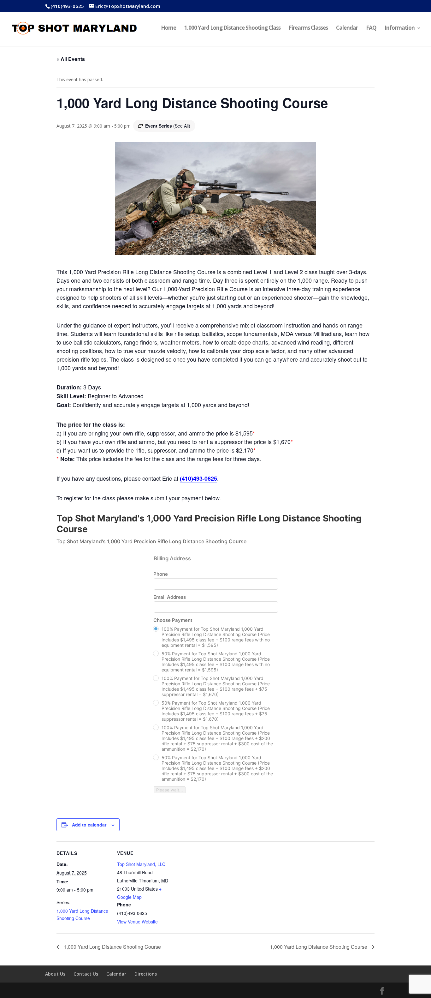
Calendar (347, 28)
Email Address (169, 597)
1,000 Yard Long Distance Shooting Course (111, 946)
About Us (55, 974)
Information (400, 28)
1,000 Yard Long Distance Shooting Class (232, 28)
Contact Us (86, 974)
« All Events (70, 59)
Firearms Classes (308, 28)
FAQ (371, 28)
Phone (160, 574)
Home (168, 28)
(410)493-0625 (67, 6)
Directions (145, 974)
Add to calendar (89, 824)
